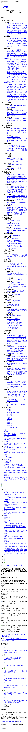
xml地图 (14, 721)
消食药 (19, 551)
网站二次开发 (23, 477)
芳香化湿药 (20, 546)
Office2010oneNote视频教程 (14, 242)
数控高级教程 (23, 452)
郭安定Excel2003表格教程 (14, 228)
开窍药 (19, 548)
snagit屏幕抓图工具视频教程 (18, 212)
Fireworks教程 (20, 386)
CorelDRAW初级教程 (9, 467)
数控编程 (6, 451)
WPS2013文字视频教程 (13, 224)
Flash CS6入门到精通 (12, 255)
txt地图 (19, 721)
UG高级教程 (21, 433)
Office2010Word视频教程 (13, 225)
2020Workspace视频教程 (13, 246)
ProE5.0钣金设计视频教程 (14, 119)
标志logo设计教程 (20, 383)
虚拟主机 (9, 404)
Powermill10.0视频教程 (13, 128)
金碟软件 (19, 394)
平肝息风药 (16, 550)
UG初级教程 (7, 433)
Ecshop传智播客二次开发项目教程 (16, 196)
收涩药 (11, 551)
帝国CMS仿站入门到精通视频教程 (16, 186)
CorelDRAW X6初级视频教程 (15, 294)
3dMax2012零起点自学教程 (14, 265)
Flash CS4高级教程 (15, 256)
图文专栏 (9, 565)
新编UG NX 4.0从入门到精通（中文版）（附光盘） (17, 79)
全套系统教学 (16, 472)
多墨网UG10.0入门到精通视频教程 (17, 32)
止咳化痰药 (16, 553)
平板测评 (10, 396)
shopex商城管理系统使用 (13, 207)
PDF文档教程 (14, 401)
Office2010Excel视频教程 (20, 230)
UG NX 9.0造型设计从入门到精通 (16, 63)
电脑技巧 (9, 394)
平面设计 (6, 462)
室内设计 (6, 456)
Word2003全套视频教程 (13, 238)
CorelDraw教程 (11, 387)
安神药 (5, 546)
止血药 (21, 553)
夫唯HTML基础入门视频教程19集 (16, 174)
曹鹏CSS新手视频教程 (21, 179)
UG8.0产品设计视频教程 (13, 38)
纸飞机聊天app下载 (19, 396)
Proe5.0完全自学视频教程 (14, 105)
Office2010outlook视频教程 (14, 243)
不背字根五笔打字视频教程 (14, 220)
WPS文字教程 (18, 399)
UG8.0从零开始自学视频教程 (15, 23)
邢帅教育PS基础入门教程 (14, 273)
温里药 (15, 551)
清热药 (21, 550)
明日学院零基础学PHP (13, 202)
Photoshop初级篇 (8, 464)
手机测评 (14, 394)
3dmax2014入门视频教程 (13, 266)
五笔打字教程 (7, 470)
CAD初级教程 (7, 448)
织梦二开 (9, 391)
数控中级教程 (15, 452)
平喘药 (11, 550)
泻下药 (23, 551)
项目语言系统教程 (9, 479)
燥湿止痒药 (10, 553)
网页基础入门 (7, 477)
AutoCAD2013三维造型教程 (14, 164)
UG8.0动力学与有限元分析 (14, 50)
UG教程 (6, 431)
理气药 (23, 548)
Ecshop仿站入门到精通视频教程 (15, 189)
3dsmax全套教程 (8, 457)
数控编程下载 (7, 454)
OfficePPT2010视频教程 (13, 240)
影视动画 (6, 459)
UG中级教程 (14, 433)
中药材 (5, 545)
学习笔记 (12, 392)
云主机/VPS (15, 404)
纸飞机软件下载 (6, 721)
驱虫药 (25, 550)
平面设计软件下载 (21, 467)
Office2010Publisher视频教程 (14, 245)
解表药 (8, 548)
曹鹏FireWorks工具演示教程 (14, 214)
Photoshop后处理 (17, 464)
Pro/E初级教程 (8, 438)
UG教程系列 (7, 58)
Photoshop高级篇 (8, 466)
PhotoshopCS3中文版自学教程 (15, 283)
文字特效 (14, 381)
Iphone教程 (23, 392)
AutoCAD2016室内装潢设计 (14, 168)
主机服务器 (23, 543)
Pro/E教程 (6, 436)
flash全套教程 (7, 461)
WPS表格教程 (10, 399)
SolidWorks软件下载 (13, 444)
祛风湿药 (6, 551)
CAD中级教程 (15, 448)
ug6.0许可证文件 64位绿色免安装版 (16, 84)
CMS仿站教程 (15, 477)
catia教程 (6, 441)
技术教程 (11, 543)
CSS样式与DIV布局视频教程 (15, 176)
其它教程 (6, 541)
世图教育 (9, 232)
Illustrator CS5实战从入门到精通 (15, 291)
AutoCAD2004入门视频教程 (14, 158)
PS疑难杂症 (13, 386)
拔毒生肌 (10, 546)
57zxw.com (10, 724)
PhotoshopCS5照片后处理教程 (15, 279)
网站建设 (6, 475)
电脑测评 (9, 424)
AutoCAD (6, 446)
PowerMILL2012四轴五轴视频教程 (16, 146)
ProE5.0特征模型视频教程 (14, 110)
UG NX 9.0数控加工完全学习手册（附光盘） (17, 64)
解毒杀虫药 (14, 548)
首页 (5, 430)
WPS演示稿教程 (8, 472)
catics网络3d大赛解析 (9, 443)
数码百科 (17, 392)
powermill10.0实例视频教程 (14, 138)
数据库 (21, 404)
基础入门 (19, 381)
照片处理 (9, 381)
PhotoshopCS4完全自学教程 (14, 284)
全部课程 (3, 17)
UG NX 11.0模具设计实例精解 (18, 81)
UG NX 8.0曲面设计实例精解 (19, 41)
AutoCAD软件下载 (10, 449)
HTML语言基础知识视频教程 (15, 181)
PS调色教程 (11, 383)
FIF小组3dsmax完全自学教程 (14, 263)
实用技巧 (14, 391)
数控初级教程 (7, 452)
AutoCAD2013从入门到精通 (14, 160)
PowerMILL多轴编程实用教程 (15, 148)
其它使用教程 (17, 479)
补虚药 (15, 546)
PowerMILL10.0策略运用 (13, 137)
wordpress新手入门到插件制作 (15, 192)
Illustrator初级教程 (18, 466)
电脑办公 (6, 469)
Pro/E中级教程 (16, 438)
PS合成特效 (16, 384)
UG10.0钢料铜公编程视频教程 (18, 56)
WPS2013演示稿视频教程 (14, 235)
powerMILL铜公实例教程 (13, 145)
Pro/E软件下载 (9, 440)
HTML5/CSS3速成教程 (13, 412)
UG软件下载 (7, 82)
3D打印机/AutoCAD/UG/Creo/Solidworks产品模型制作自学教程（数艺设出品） (17, 71)
